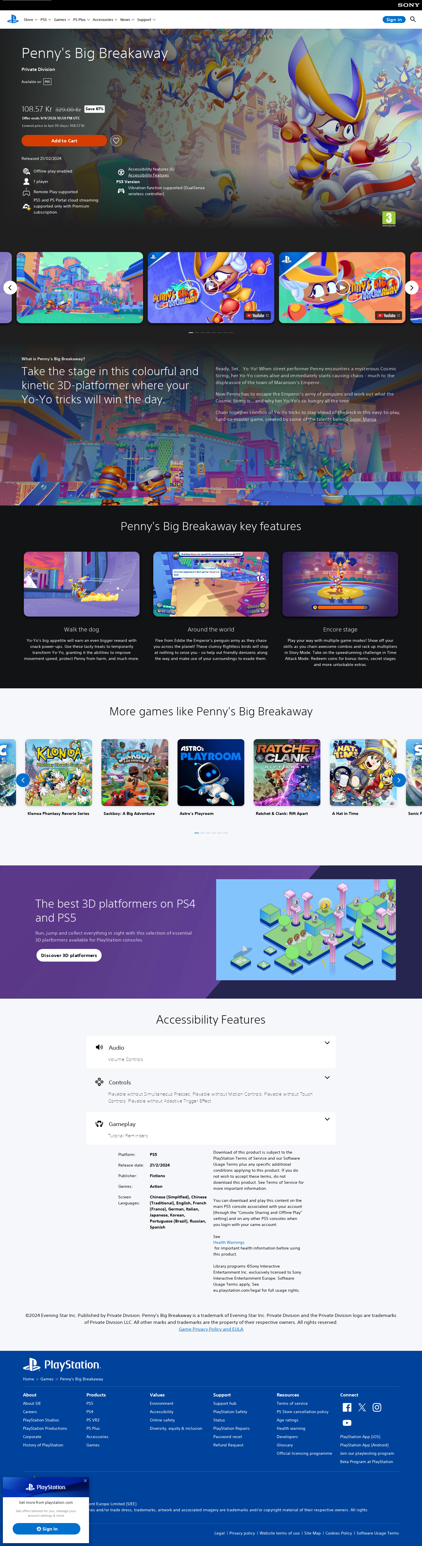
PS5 (43, 19)
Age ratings (288, 1420)
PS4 (89, 1411)
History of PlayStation (43, 1445)
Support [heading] (222, 1395)
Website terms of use (280, 1533)
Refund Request (228, 1445)
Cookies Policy (339, 1533)
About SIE (32, 1403)
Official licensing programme (304, 1453)
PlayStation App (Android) (364, 1445)
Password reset (227, 1436)
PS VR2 (92, 1420)
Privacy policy (242, 1533)
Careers (30, 1411)
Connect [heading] (349, 1395)
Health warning (291, 1428)
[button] (148, 175)
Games (60, 19)
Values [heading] (157, 1395)
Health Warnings (229, 1242)
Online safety (162, 1420)
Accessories (103, 19)
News (125, 19)
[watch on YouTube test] (257, 315)
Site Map (312, 1533)
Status (219, 1420)
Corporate (32, 1436)
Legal (219, 1533)
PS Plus (79, 19)
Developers (287, 1436)
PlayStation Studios (41, 1420)
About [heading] (29, 1395)
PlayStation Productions (45, 1428)
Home (28, 1379)
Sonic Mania (363, 419)
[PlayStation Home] (13, 19)
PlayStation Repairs (231, 1428)
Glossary (285, 1445)
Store (28, 19)
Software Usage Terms (378, 1533)
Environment (161, 1403)
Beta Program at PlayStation (366, 1461)
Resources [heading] (288, 1395)
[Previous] (10, 288)
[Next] (412, 288)
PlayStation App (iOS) (360, 1436)
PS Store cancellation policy (302, 1411)
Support (144, 19)
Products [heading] (96, 1395)
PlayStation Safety (230, 1411)
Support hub (225, 1403)
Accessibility (161, 1411)
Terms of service (292, 1403)
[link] (58, 780)
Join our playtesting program (367, 1453)
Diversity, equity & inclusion (176, 1428)
